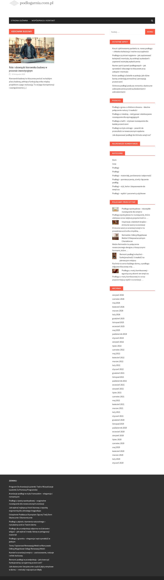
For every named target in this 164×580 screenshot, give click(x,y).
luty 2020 (116, 459)
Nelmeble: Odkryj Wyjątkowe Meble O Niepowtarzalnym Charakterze (134, 238)
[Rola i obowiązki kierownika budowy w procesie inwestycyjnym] (31, 50)
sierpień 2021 (118, 388)
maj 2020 (116, 447)
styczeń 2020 (118, 462)
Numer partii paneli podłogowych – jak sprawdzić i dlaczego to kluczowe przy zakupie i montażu (129, 68)
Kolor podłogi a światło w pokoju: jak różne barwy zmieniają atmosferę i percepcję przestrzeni (130, 78)
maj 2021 (116, 400)
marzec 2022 (117, 361)
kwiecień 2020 (118, 451)
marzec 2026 (117, 310)
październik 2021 (119, 381)
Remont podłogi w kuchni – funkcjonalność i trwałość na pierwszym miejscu (132, 257)
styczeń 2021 (118, 416)
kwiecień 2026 (118, 306)
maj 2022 (116, 353)
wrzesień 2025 (118, 326)
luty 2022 (116, 365)
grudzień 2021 (118, 373)
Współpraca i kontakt (43, 20)
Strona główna (19, 20)
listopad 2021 (118, 377)
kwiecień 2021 (118, 404)
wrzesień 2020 (118, 431)
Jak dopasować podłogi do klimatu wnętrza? (131, 135)
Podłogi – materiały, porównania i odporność (131, 175)
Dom (114, 160)
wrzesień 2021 (118, 384)
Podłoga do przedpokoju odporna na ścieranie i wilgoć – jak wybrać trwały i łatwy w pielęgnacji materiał (29, 531)
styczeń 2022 (118, 369)
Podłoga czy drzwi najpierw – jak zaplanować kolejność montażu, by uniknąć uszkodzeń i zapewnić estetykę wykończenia (131, 58)
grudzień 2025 (118, 318)
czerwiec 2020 (118, 443)
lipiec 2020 (116, 439)
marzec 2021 (117, 408)
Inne (114, 164)
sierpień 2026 (118, 295)
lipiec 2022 (116, 346)
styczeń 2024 (118, 338)
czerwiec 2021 (118, 396)
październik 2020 (119, 427)
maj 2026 (116, 302)
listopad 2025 (118, 322)
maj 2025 (116, 330)
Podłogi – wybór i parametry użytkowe (129, 193)
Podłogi (115, 167)
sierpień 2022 (118, 342)
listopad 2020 (118, 423)
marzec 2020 (117, 455)
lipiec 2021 (116, 392)
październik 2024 (119, 334)
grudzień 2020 (118, 420)
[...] (25, 87)
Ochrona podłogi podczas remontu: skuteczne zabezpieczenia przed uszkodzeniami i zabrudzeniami (132, 88)
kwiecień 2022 (118, 357)
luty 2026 (116, 314)
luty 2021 (116, 412)
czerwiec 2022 (118, 349)
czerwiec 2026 (118, 299)
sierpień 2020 (118, 435)
